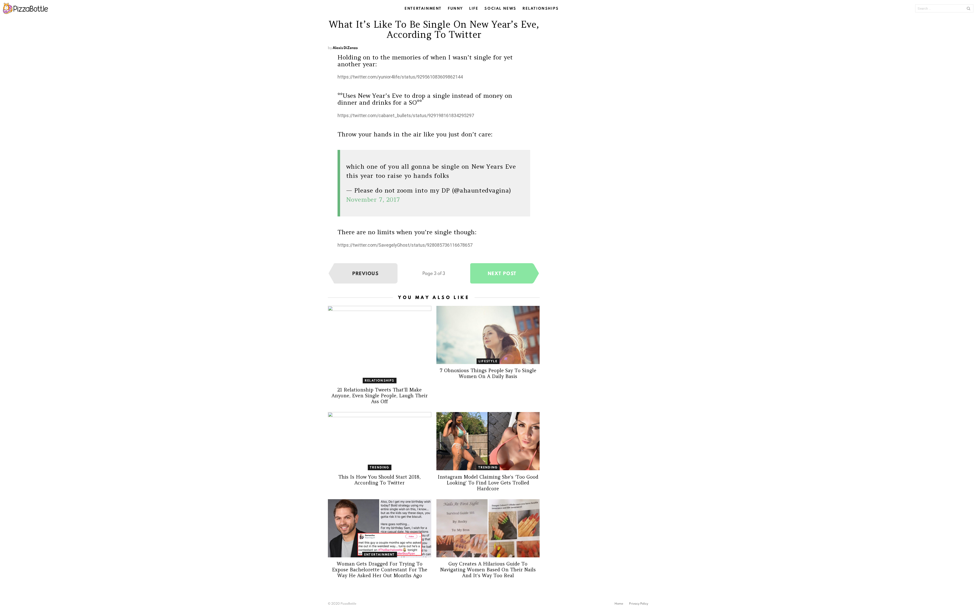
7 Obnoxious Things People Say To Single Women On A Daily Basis (488, 373)
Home (619, 603)
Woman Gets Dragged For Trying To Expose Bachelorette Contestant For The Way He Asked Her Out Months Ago (379, 569)
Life (473, 8)
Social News (500, 8)
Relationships (541, 8)
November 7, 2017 (373, 199)
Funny (455, 8)
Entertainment (423, 8)
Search (968, 8)
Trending (379, 467)
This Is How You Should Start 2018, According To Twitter (379, 480)
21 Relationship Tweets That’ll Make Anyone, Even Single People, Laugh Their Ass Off (379, 395)
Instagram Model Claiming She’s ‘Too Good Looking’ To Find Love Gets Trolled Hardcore (488, 483)
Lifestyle (488, 361)
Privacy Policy (638, 603)
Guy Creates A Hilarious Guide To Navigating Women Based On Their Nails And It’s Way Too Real (488, 569)
